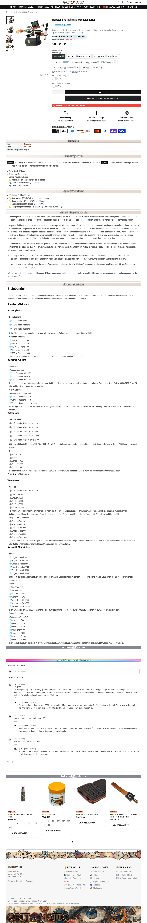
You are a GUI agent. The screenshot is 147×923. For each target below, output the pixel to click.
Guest (15, 684)
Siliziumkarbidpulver (49, 814)
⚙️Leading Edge (23, 702)
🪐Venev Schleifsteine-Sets (74, 885)
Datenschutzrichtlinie (124, 875)
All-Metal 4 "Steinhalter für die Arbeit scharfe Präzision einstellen (123, 815)
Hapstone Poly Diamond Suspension (21, 815)
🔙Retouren (94, 878)
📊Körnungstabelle (71, 871)
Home (8, 12)
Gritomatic (73, 2)
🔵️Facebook (95, 885)
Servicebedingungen (123, 871)
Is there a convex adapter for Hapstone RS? (30, 718)
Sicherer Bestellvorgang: (63, 127)
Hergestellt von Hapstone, (81, 30)
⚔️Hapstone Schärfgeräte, (102, 30)
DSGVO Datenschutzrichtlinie (127, 878)
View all (10, 762)
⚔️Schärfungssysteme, (120, 30)
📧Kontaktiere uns (97, 871)
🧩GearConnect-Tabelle (73, 888)
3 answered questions (63, 25)
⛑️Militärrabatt (96, 888)
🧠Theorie (68, 881)
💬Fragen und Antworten (99, 881)
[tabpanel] (23, 810)
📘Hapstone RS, (58, 33)
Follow (15, 698)
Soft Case (87, 814)
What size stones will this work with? (27, 741)
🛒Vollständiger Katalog (74, 33)
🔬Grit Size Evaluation (72, 878)
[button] (19, 711)
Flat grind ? (18, 687)
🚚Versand (94, 875)
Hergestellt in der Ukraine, (62, 30)
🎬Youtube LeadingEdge (73, 875)
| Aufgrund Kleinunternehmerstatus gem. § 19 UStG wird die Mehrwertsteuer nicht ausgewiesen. (43, 903)
